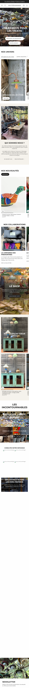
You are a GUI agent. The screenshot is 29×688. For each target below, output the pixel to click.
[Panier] (26, 5)
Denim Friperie (20, 1)
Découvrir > (14, 489)
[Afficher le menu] (1, 5)
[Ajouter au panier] (3, 211)
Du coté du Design (10, 1)
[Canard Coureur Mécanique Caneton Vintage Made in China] (13, 195)
